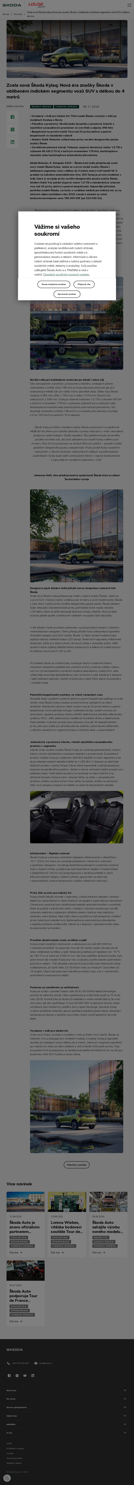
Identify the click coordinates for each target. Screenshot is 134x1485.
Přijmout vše (84, 284)
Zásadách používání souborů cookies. (66, 274)
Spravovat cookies (67, 294)
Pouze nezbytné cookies (54, 284)
